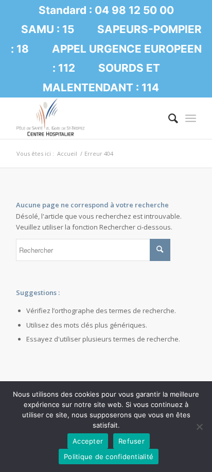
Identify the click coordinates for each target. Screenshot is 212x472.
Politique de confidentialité (108, 456)
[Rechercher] (168, 118)
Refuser (131, 441)
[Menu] (190, 118)
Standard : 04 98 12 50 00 (106, 10)
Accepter (88, 441)
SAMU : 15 (47, 29)
